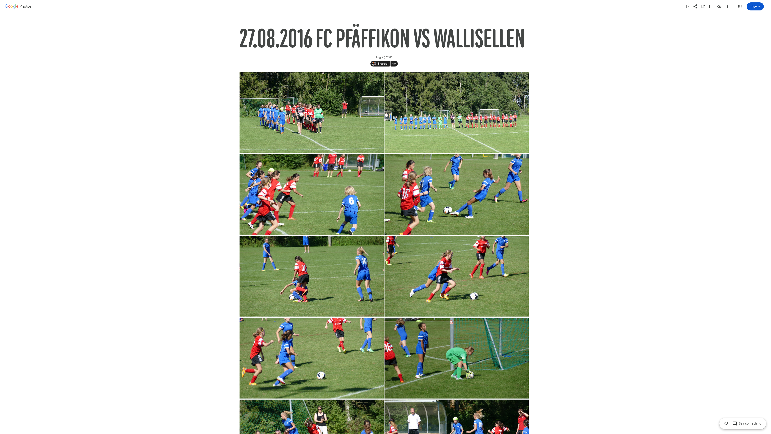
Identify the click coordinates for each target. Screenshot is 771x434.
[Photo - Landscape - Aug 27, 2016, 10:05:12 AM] (456, 112)
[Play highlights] (687, 6)
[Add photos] (703, 6)
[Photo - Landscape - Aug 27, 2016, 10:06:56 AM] (312, 194)
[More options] (727, 6)
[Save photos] (719, 6)
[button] (740, 7)
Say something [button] (750, 424)
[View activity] (711, 6)
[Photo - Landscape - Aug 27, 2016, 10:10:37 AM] (456, 276)
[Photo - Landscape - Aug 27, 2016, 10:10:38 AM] (312, 358)
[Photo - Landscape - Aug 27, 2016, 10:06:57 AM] (456, 194)
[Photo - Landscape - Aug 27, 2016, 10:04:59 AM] (312, 112)
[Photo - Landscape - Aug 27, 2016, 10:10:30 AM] (312, 276)
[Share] (695, 6)
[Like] (726, 424)
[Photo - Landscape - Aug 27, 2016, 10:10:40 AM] (456, 358)
